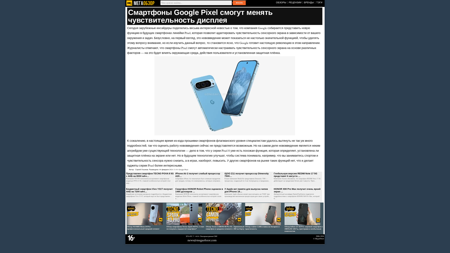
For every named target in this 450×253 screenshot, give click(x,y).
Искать (239, 3)
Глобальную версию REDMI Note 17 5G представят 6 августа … (295, 174)
